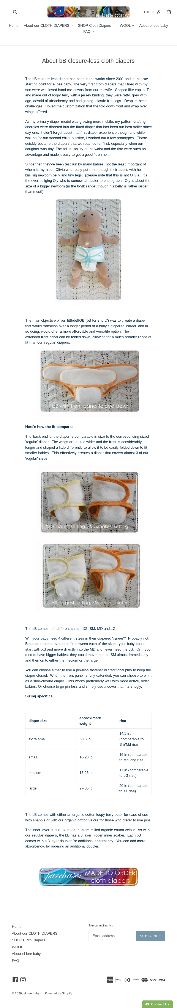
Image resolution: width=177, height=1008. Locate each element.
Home (13, 26)
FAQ (89, 31)
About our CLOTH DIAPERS (49, 25)
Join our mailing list (100, 925)
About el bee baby (153, 26)
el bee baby (32, 993)
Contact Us (159, 1004)
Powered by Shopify (58, 993)
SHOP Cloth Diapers (97, 25)
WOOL (128, 25)
